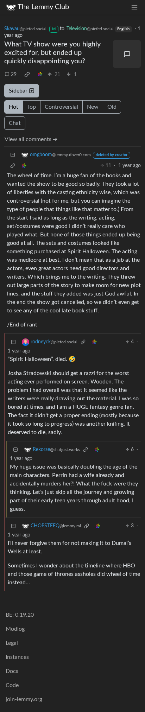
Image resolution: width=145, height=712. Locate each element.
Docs (12, 671)
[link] (27, 74)
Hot (13, 107)
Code (12, 685)
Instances (17, 657)
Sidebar (18, 91)
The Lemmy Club (43, 7)
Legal (12, 643)
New (93, 107)
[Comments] (127, 54)
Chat (15, 123)
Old (111, 107)
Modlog (15, 629)
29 (14, 74)
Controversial (61, 107)
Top (31, 107)
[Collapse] (12, 155)
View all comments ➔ (31, 139)
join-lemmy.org (24, 699)
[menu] (134, 7)
